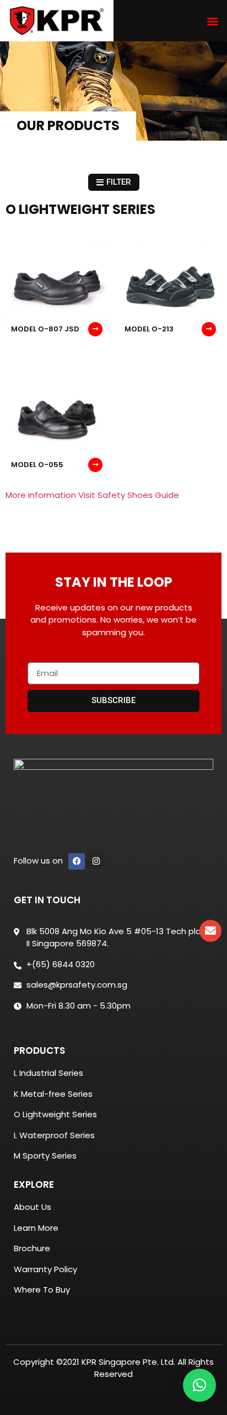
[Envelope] (210, 931)
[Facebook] (76, 861)
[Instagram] (96, 861)
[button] (212, 21)
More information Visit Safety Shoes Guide (92, 495)
